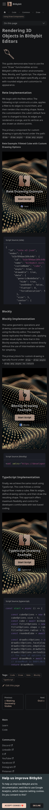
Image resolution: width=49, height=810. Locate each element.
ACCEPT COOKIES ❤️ (14, 806)
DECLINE (37, 806)
